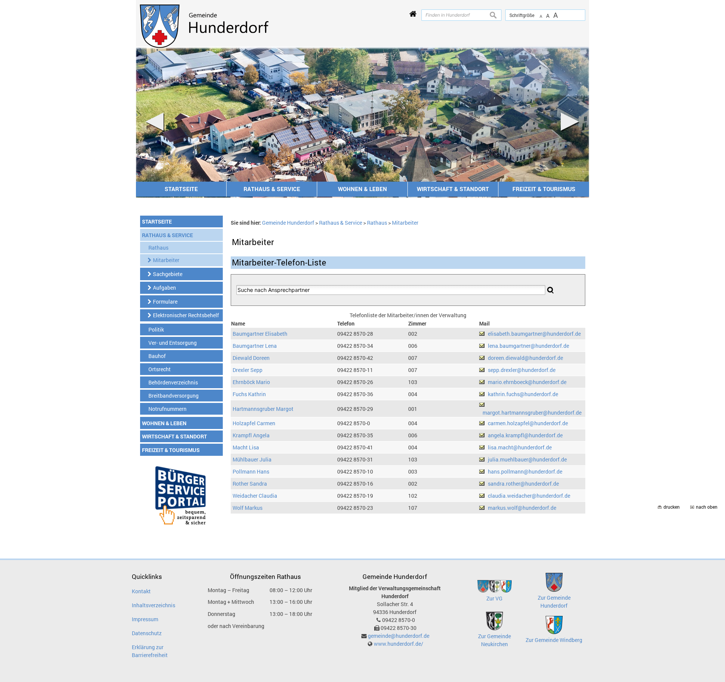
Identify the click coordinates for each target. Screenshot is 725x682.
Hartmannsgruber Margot (263, 408)
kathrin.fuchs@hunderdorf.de (523, 394)
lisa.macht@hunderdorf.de (520, 447)
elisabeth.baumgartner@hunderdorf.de (534, 333)
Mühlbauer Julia (252, 459)
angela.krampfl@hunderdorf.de (525, 435)
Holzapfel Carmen (254, 423)
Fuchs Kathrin (249, 394)
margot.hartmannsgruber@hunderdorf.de (532, 412)
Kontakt (141, 591)
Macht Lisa (246, 447)
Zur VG (494, 598)
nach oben (706, 507)
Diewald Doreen (251, 357)
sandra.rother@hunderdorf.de (523, 483)
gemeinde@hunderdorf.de (398, 635)
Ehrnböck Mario (251, 382)
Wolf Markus (247, 507)
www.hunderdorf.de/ (398, 643)
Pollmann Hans (251, 471)
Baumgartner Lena (255, 345)
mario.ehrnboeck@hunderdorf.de (527, 382)
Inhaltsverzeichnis (153, 605)
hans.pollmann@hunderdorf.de (525, 471)
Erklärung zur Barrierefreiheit (150, 651)
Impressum (145, 619)
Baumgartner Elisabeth (260, 333)
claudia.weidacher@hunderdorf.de (529, 495)
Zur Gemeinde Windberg (554, 639)
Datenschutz (147, 633)
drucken (671, 507)
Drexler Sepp (247, 369)
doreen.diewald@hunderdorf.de (525, 357)
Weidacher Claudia (255, 495)
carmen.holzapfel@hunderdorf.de (528, 423)
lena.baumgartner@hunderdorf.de (528, 345)
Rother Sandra (250, 483)
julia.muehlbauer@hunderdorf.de (527, 459)
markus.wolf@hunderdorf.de (522, 507)
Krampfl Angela (251, 435)
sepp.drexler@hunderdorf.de (521, 369)
